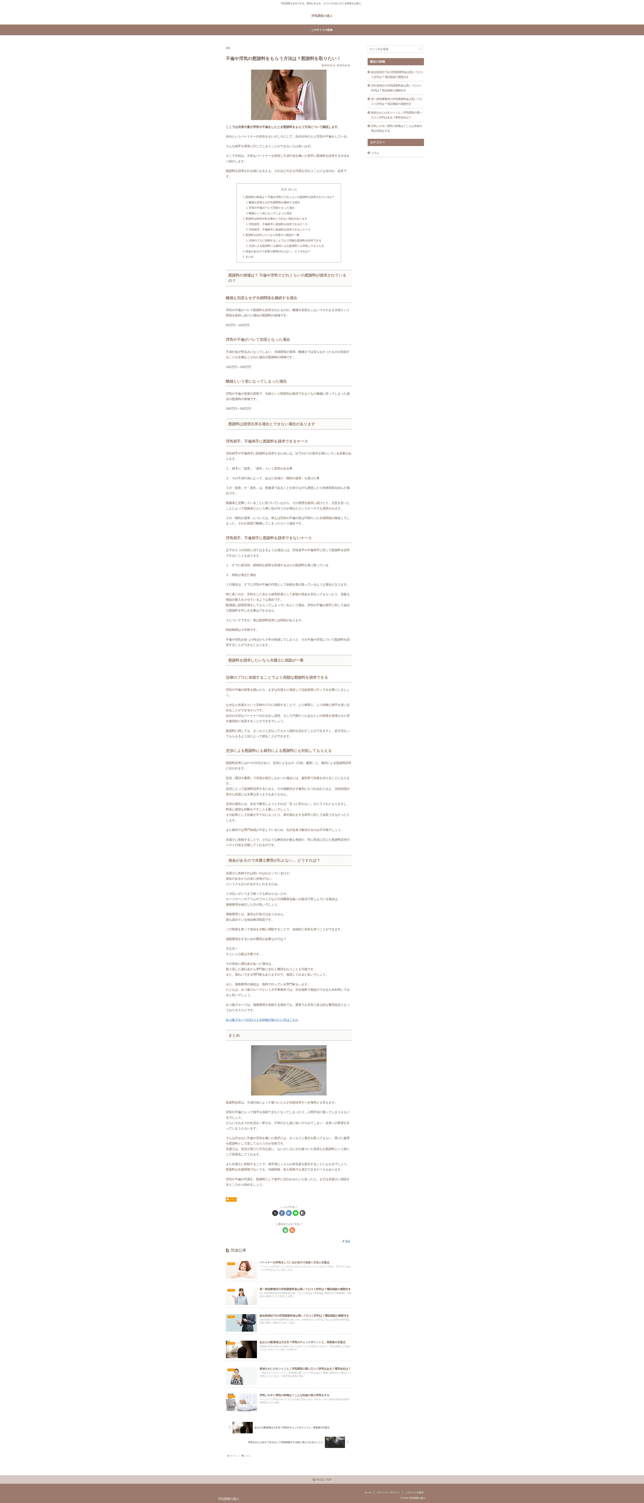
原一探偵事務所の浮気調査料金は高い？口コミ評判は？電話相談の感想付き (396, 101)
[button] (302, 1213)
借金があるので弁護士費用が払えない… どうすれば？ (278, 251)
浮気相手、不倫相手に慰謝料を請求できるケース (278, 224)
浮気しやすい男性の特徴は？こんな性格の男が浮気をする (396, 128)
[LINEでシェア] (296, 1213)
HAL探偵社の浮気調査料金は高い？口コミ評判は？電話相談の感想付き (396, 88)
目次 (284, 189)
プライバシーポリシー (388, 1492)
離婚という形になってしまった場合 (270, 213)
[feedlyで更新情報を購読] (285, 1230)
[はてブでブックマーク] (289, 1213)
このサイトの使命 (414, 1492)
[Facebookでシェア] (282, 1213)
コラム (233, 1199)
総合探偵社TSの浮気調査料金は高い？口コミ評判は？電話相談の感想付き (397, 74)
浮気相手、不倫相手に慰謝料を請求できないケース (280, 229)
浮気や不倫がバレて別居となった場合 (271, 207)
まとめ (250, 256)
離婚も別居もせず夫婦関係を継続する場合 (274, 202)
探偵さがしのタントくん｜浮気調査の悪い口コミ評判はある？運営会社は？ (396, 115)
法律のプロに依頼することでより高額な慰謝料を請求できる (285, 240)
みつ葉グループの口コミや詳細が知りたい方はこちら (262, 1020)
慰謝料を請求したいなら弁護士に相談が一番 (272, 234)
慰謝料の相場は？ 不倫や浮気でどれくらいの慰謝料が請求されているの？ (290, 196)
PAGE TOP (323, 1479)
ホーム (368, 1492)
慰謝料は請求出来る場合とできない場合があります (276, 218)
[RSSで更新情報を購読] (292, 1230)
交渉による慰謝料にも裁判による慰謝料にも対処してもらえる (286, 245)
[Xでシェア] (275, 1213)
